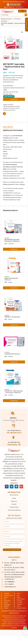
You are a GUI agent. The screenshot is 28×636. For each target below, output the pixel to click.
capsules (5, 154)
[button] (13, 4)
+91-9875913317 (7, 193)
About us (14, 501)
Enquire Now (14, 99)
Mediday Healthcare (18, 611)
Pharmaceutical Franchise (9, 110)
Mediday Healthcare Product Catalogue (14, 184)
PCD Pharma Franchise (13, 108)
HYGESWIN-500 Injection (12, 354)
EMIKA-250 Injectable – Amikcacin (11, 279)
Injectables (10, 104)
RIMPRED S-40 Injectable (12, 317)
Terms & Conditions (14, 510)
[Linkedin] (11, 486)
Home (14, 498)
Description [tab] (8, 127)
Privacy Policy (14, 507)
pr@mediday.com (7, 195)
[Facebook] (7, 486)
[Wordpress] (16, 486)
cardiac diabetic (7, 158)
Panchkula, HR (14, 444)
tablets (5, 151)
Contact (14, 504)
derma (5, 156)
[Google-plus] (21, 486)
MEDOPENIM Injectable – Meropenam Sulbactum (12, 240)
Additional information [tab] (13, 130)
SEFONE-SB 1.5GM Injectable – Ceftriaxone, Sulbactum (13, 391)
